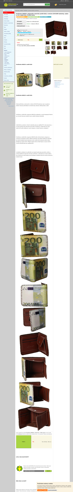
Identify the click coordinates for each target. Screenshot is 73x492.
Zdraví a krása (6, 80)
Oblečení (21, 10)
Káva (5, 37)
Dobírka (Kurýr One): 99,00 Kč (23, 44)
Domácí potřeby (6, 20)
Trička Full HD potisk (7, 52)
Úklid (5, 48)
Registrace (63, 0)
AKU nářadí (6, 14)
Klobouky (5, 57)
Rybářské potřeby (7, 71)
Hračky (5, 35)
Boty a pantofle (6, 53)
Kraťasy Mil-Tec (7, 63)
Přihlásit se (67, 0)
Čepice (5, 54)
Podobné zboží (57, 87)
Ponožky (5, 61)
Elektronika (6, 25)
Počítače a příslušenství (8, 67)
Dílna (5, 27)
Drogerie (5, 29)
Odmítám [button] (45, 490)
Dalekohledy (6, 18)
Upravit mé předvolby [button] (52, 490)
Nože (5, 46)
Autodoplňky (6, 16)
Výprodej (5, 12)
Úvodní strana (7, 0)
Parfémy (5, 65)
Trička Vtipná (6, 62)
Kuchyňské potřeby (7, 44)
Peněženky (25, 10)
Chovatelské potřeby (7, 33)
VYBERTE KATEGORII (8, 10)
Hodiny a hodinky (7, 31)
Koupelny (5, 39)
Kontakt (11, 0)
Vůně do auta (9, 103)
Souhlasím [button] (40, 490)
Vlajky (5, 73)
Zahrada (5, 78)
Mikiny (5, 58)
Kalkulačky (8, 104)
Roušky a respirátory (7, 69)
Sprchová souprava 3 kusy (9, 100)
